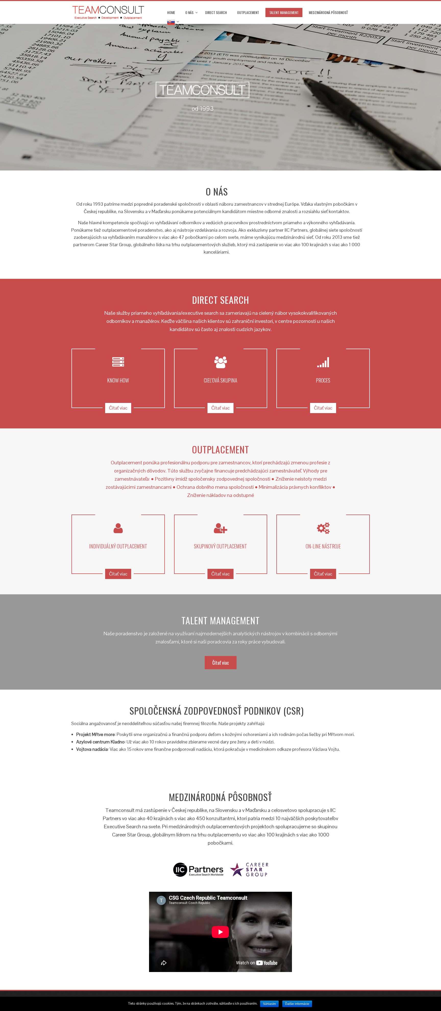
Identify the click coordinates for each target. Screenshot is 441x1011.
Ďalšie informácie (297, 1004)
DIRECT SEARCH (216, 12)
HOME (171, 12)
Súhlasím (269, 1004)
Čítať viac (118, 408)
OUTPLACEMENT (248, 12)
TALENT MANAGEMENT (284, 12)
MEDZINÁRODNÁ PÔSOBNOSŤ (328, 12)
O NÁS (189, 12)
